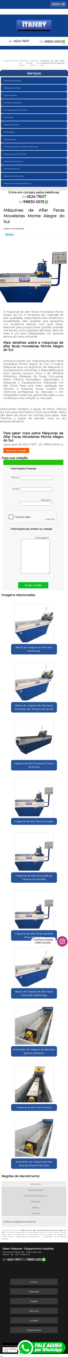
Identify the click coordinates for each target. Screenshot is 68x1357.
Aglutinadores (10, 95)
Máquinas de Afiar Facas (14, 154)
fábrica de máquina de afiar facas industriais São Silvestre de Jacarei (34, 707)
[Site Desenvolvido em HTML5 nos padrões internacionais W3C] (9, 1351)
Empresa (34, 1291)
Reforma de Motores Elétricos (17, 183)
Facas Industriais (11, 124)
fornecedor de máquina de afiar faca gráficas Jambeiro (34, 1051)
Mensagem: (42, 537)
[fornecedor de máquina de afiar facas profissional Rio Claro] (34, 1137)
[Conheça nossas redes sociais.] (62, 941)
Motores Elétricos (11, 168)
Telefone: (46, 500)
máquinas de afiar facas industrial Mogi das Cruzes (34, 935)
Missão (34, 1301)
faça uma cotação (16, 450)
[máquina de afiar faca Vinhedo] (34, 1082)
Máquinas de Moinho (13, 161)
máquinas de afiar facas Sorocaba (34, 821)
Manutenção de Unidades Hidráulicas (20, 146)
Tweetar (9, 234)
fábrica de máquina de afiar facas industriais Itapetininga (34, 993)
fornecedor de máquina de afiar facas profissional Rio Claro (34, 1163)
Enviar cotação (33, 585)
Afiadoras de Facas (12, 80)
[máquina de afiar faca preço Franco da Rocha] (34, 738)
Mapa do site (34, 1330)
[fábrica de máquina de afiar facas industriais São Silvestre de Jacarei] (34, 680)
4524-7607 (21, 41)
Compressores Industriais (15, 110)
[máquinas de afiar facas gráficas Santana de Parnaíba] (34, 850)
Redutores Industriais (13, 176)
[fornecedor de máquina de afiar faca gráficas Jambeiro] (34, 1024)
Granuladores (9, 139)
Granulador (9, 132)
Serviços (34, 73)
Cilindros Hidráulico (12, 102)
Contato (34, 1320)
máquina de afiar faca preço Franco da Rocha (34, 765)
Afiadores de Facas (12, 88)
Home (34, 1282)
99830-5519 (52, 41)
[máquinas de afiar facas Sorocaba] (34, 796)
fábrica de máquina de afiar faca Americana (34, 649)
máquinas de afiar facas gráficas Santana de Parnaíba (34, 877)
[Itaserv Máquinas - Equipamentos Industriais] (34, 24)
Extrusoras (8, 117)
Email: (16, 488)
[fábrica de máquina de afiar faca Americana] (34, 622)
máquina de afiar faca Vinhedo (34, 1107)
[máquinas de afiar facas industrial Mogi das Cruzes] (34, 908)
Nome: (16, 477)
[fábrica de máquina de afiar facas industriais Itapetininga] (34, 966)
